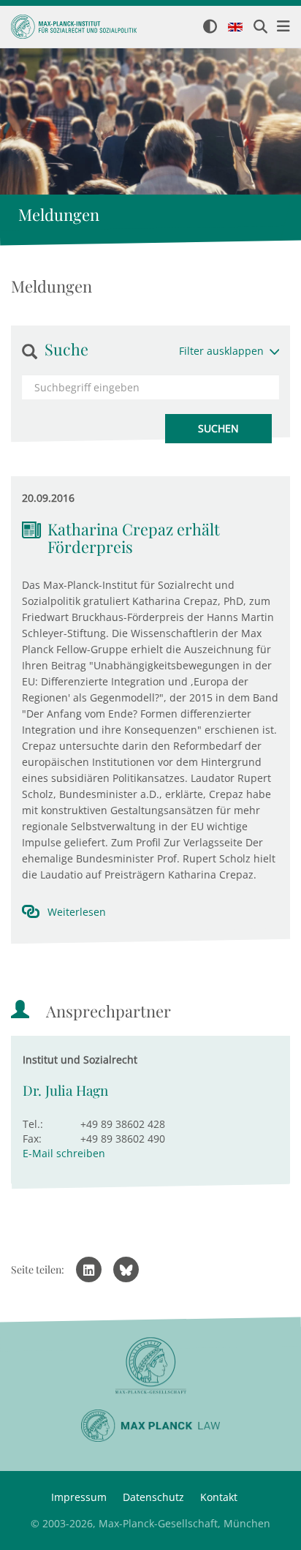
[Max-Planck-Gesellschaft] (150, 1366)
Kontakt (218, 1497)
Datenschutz (153, 1497)
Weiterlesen (76, 912)
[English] (235, 27)
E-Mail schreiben (64, 1153)
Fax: (32, 1138)
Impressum (79, 1497)
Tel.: (33, 1124)
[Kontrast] (210, 27)
